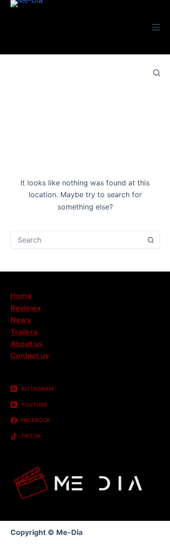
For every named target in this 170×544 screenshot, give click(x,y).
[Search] (156, 72)
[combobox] (76, 240)
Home (21, 295)
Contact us (29, 355)
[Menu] (156, 27)
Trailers (24, 331)
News (20, 319)
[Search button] (151, 239)
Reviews (25, 307)
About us (26, 343)
